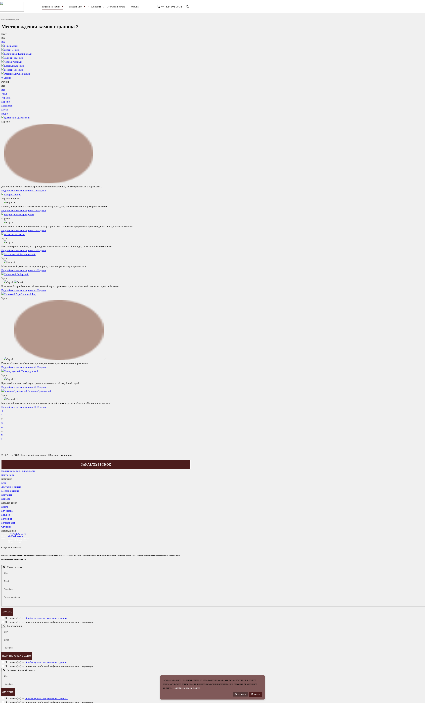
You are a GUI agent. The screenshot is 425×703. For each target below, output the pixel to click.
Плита (4, 506)
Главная (4, 19)
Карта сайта (7, 475)
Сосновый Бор (28, 294)
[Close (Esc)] (3, 567)
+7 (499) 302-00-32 (171, 6)
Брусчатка (7, 510)
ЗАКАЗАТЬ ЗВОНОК (96, 464)
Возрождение (26, 214)
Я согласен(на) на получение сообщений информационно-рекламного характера (49, 622)
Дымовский (23, 117)
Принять (255, 694)
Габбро (17, 194)
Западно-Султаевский (39, 391)
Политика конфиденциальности (18, 471)
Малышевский (28, 254)
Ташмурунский (29, 371)
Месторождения (10, 490)
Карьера (5, 498)
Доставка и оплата (11, 487)
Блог (3, 483)
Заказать (7, 612)
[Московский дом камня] (12, 7)
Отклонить (240, 694)
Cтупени (6, 526)
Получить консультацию (16, 656)
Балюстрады (8, 522)
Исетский (20, 234)
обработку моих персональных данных (46, 618)
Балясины (6, 518)
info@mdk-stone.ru (15, 536)
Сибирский (23, 274)
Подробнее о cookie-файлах (186, 688)
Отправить (8, 692)
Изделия (41, 190)
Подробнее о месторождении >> (19, 190)
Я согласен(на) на (36, 618)
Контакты (6, 494)
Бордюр (5, 514)
